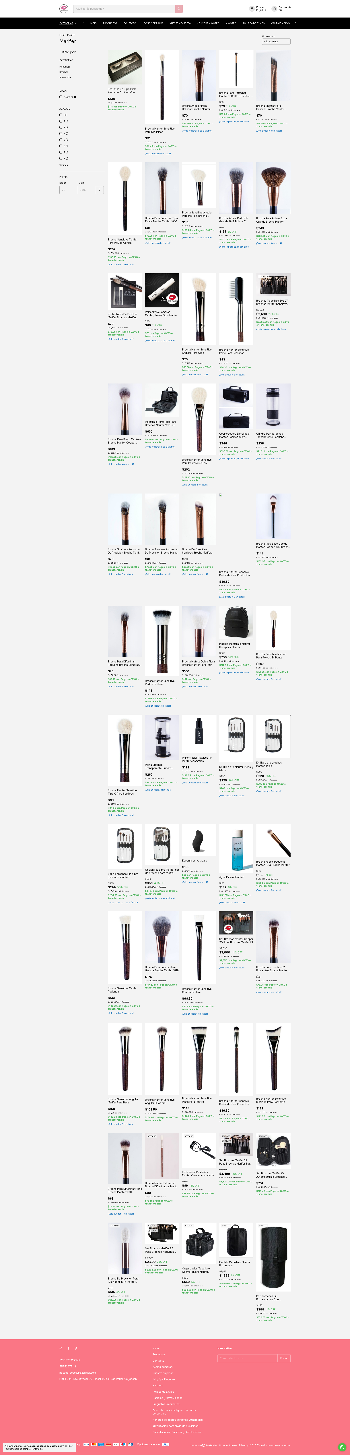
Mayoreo (231, 23)
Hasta (81, 183)
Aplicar (100, 190)
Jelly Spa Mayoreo (208, 23)
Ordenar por (268, 36)
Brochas (63, 72)
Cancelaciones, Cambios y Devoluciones (177, 1432)
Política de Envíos (254, 23)
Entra (259, 7)
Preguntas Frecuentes (166, 1404)
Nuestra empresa (180, 23)
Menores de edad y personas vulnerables (178, 1419)
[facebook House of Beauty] (68, 1348)
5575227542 (67, 1366)
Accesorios (65, 77)
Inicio (93, 23)
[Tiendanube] (204, 1446)
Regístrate (261, 10)
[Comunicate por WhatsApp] (342, 1447)
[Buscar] (179, 9)
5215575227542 (69, 1360)
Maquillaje (64, 66)
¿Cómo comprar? (153, 23)
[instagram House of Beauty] (60, 1348)
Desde (62, 183)
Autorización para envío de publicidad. (176, 1426)
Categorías (66, 23)
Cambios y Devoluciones (286, 23)
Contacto (130, 23)
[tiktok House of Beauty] (76, 1348)
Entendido (37, 1449)
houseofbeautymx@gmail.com (77, 1372)
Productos (110, 23)
